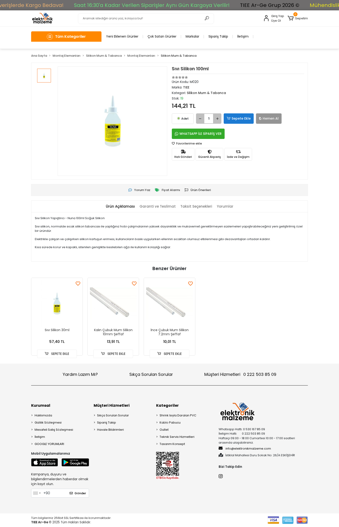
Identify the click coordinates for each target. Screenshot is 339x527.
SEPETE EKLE (59, 353)
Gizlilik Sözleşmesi (48, 422)
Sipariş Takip (218, 36)
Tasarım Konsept (172, 444)
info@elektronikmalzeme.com (248, 448)
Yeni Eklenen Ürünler (122, 36)
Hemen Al (271, 118)
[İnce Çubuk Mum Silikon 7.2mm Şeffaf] (169, 303)
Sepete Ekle (241, 118)
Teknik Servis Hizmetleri (177, 437)
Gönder (80, 493)
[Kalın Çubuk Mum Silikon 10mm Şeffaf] (113, 303)
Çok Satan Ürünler (162, 36)
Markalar (192, 36)
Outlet (164, 429)
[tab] (120, 207)
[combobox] (36, 493)
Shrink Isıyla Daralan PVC (178, 415)
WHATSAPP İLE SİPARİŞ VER (200, 133)
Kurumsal (40, 405)
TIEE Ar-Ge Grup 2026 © (269, 5)
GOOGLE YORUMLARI (49, 444)
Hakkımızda (43, 415)
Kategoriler (167, 405)
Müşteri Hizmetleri (240, 374)
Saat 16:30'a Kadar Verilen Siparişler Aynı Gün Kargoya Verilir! (152, 5)
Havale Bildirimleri (110, 429)
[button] (298, 18)
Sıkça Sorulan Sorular (151, 374)
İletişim (243, 36)
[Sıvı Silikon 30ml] (57, 303)
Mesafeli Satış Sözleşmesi (54, 429)
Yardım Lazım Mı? (80, 374)
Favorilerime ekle (188, 143)
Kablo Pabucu (170, 422)
